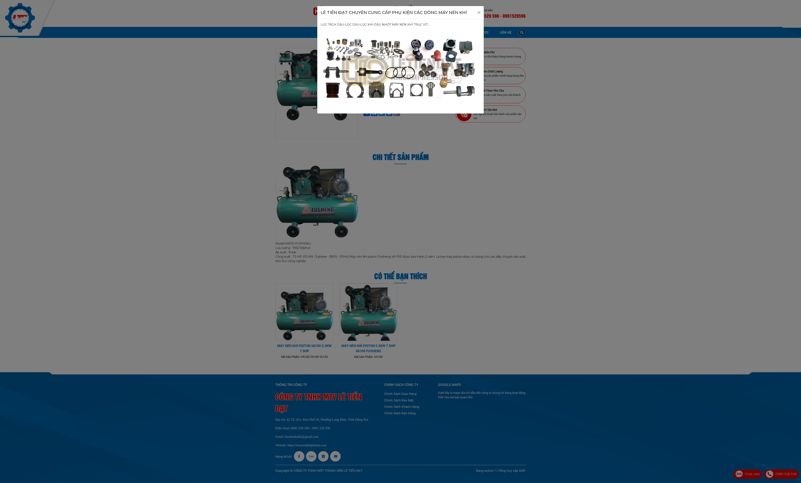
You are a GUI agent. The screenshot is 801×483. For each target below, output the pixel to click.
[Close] (479, 12)
